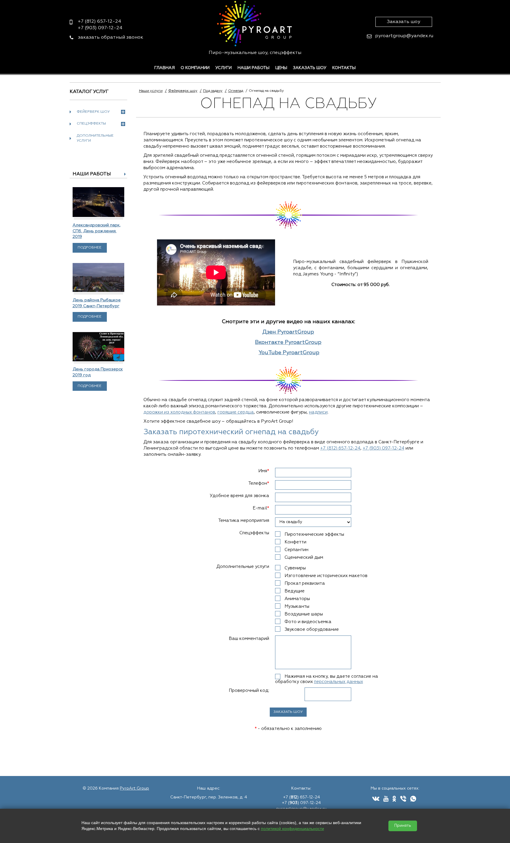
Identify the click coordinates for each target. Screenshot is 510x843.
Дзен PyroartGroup (288, 332)
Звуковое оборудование (312, 629)
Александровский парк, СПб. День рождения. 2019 (96, 231)
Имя (263, 471)
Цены (281, 68)
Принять (402, 826)
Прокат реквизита (305, 583)
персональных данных (338, 681)
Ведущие (295, 591)
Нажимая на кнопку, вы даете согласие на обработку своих (326, 679)
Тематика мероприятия (243, 520)
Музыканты (297, 606)
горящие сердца (236, 412)
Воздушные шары (304, 614)
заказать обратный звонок (110, 37)
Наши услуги (151, 91)
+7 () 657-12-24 (301, 797)
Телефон (258, 483)
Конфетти (295, 542)
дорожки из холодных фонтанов (179, 412)
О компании (195, 68)
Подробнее (90, 247)
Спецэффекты (91, 123)
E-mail (261, 508)
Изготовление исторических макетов (326, 576)
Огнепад (235, 91)
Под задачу (213, 91)
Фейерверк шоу (93, 112)
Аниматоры (297, 599)
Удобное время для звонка (239, 496)
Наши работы (253, 68)
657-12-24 (99, 21)
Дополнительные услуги (95, 138)
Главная (164, 68)
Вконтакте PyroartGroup (288, 342)
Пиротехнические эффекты (314, 534)
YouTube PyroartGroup (289, 352)
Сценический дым (304, 557)
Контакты (344, 68)
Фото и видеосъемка (308, 622)
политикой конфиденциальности (292, 828)
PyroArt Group (134, 788)
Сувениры (295, 568)
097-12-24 (100, 28)
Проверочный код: (249, 690)
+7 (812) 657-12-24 (340, 448)
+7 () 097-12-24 (301, 803)
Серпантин (296, 550)
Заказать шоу (403, 21)
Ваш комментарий (249, 638)
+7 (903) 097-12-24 (383, 448)
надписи (318, 412)
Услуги (223, 68)
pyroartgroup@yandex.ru (404, 36)
